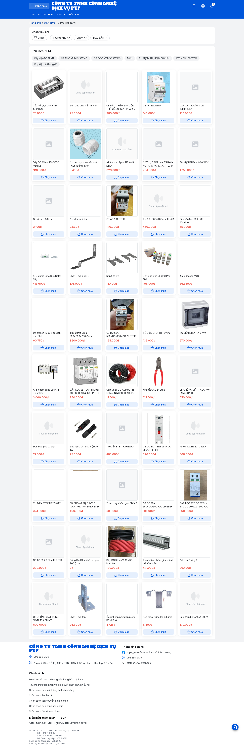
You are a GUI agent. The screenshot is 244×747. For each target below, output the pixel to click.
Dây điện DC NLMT (44, 58)
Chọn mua (50, 120)
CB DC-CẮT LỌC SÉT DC (107, 58)
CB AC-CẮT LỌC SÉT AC (74, 58)
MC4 (129, 58)
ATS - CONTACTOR (186, 58)
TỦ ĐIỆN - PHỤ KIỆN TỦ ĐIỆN (154, 58)
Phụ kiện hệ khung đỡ (45, 64)
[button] (44, 58)
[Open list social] (235, 727)
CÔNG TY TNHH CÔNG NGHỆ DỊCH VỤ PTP (58, 730)
